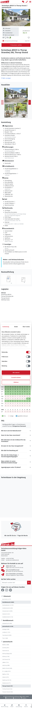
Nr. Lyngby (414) (6, 671)
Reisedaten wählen (16, 45)
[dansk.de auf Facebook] (2, 590)
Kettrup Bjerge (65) (7, 653)
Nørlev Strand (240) (7, 668)
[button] (30, 2)
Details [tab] (16, 326)
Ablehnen (16, 382)
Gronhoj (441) (5, 647)
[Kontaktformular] (23, 2)
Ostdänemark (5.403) (7, 608)
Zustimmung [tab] (5, 326)
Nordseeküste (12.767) (7, 605)
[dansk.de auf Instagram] (6, 590)
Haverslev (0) (5, 650)
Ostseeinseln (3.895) (7, 611)
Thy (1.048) (5, 638)
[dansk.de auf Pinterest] (10, 590)
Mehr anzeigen (6, 78)
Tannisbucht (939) (6, 635)
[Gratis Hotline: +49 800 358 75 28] (26, 2)
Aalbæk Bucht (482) (7, 623)
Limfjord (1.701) (6, 632)
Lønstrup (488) (6, 665)
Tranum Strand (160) (7, 692)
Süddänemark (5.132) (7, 617)
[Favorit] (29, 38)
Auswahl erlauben (16, 377)
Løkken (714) (5, 662)
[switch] (28, 357)
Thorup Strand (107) (7, 686)
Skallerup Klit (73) (6, 680)
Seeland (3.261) (6, 614)
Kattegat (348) (5, 629)
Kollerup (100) (5, 656)
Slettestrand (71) (6, 683)
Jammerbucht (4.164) (7, 626)
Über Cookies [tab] (26, 326)
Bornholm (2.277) (6, 599)
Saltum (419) (5, 677)
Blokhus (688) (5, 644)
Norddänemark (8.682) (8, 602)
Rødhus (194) (5, 674)
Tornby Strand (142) (7, 689)
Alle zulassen (16, 372)
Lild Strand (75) (6, 659)
